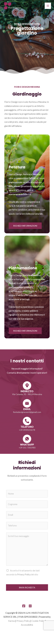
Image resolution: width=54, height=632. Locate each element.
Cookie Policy (38, 621)
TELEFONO (27, 426)
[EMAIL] (27, 403)
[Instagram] (30, 606)
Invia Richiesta (27, 587)
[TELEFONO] (27, 421)
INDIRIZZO (27, 391)
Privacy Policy (24, 574)
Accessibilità (27, 625)
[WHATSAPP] (27, 439)
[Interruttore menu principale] (48, 6)
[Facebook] (23, 606)
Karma (11, 621)
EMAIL (27, 409)
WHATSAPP (27, 444)
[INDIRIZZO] (27, 385)
